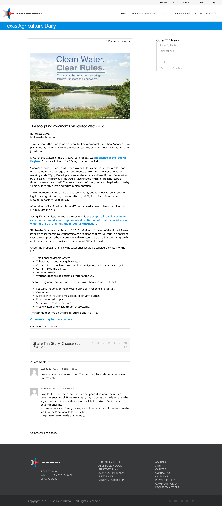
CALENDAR (161, 476)
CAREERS (160, 469)
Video (163, 56)
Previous (113, 41)
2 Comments (55, 326)
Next (124, 41)
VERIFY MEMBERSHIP (111, 480)
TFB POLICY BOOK (109, 462)
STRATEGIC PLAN (108, 469)
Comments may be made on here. (51, 319)
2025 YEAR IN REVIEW (111, 472)
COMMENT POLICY (166, 483)
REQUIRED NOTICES (167, 487)
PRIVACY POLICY (165, 480)
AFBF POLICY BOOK (110, 465)
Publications (167, 50)
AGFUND (160, 462)
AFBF (158, 465)
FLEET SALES (105, 476)
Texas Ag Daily (168, 45)
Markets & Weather (171, 68)
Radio (163, 62)
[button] (215, 13)
